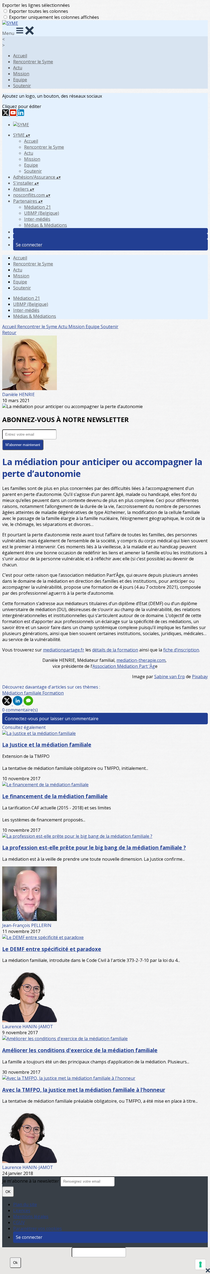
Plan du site (25, 1204)
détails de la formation (115, 650)
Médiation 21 (37, 207)
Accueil (20, 56)
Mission (21, 74)
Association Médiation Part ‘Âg (123, 666)
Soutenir (22, 86)
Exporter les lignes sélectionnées (36, 5)
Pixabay (200, 677)
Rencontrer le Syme (33, 62)
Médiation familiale (22, 693)
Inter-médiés (37, 219)
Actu (17, 68)
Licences (21, 1210)
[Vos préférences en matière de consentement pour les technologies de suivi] (200, 1264)
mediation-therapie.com (140, 660)
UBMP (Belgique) (41, 213)
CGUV (19, 1222)
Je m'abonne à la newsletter (31, 1181)
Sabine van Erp (169, 677)
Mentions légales (30, 1216)
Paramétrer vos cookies (37, 1228)
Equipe (20, 80)
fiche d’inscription (181, 650)
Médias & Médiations (45, 225)
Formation (53, 693)
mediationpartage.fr (63, 650)
